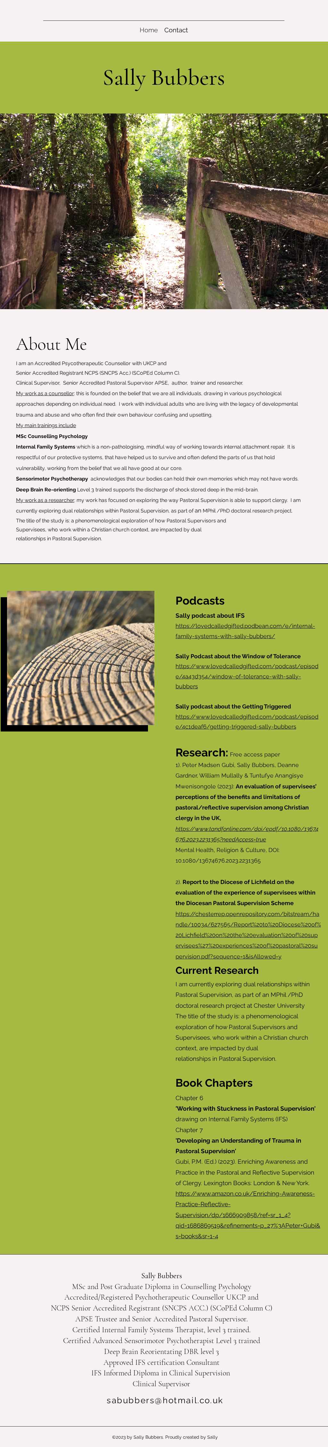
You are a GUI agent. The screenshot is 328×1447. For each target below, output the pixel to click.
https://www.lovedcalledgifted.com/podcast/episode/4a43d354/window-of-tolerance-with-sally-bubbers (247, 676)
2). (246, 893)
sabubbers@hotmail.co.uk (165, 1400)
